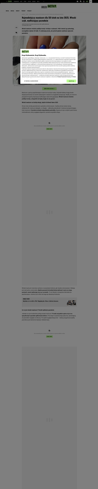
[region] (49, 66)
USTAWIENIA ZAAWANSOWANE (31, 81)
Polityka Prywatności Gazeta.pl (64, 76)
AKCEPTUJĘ (71, 81)
